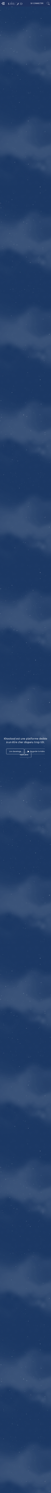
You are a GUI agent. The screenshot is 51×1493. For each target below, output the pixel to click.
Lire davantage (15, 751)
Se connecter (36, 3)
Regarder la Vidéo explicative (32, 753)
